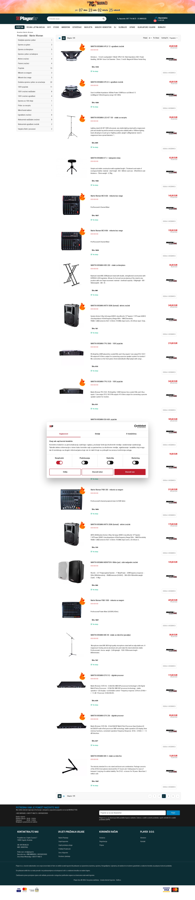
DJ (115, 27)
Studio (56, 27)
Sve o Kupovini (63, 853)
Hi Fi (49, 27)
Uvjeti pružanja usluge (65, 845)
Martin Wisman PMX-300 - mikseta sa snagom (107, 490)
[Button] (103, 18)
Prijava (102, 845)
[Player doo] (27, 19)
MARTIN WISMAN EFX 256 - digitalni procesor (107, 716)
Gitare (132, 27)
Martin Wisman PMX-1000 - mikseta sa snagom (107, 600)
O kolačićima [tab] (131, 434)
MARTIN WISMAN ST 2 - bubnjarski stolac (106, 158)
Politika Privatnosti (65, 849)
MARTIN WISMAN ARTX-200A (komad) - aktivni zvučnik (110, 524)
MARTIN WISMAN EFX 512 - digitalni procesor (107, 675)
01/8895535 (142, 19)
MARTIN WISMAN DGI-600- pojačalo (104, 419)
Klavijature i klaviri (146, 27)
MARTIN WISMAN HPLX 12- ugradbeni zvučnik (107, 46)
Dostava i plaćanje (64, 856)
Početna (19, 27)
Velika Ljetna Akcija (36, 27)
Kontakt (142, 841)
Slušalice (123, 27)
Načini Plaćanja (63, 838)
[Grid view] (64, 38)
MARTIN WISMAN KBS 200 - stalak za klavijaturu (108, 265)
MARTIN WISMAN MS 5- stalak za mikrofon (106, 756)
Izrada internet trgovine (107, 880)
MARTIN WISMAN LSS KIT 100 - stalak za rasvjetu (109, 118)
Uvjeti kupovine (63, 841)
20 (150, 38)
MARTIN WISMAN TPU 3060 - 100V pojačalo (107, 343)
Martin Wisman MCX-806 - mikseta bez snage (107, 231)
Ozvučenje (77, 27)
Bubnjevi (161, 27)
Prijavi (173, 813)
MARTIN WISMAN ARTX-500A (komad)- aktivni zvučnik (110, 306)
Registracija (103, 841)
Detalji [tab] (97, 434)
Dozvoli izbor (97, 472)
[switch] (85, 462)
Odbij (65, 472)
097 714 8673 (131, 19)
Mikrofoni (66, 27)
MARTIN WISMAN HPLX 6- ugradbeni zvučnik (107, 82)
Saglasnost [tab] (63, 434)
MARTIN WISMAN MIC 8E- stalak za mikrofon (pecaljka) (111, 635)
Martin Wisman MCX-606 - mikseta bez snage (107, 196)
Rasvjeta (88, 27)
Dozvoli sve (130, 472)
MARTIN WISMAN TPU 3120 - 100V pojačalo (107, 381)
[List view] (60, 38)
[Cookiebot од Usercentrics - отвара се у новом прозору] (136, 426)
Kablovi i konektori (103, 27)
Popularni (173, 38)
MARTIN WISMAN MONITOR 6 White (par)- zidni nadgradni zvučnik (114, 562)
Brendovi (20, 32)
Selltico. (118, 880)
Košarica (102, 838)
